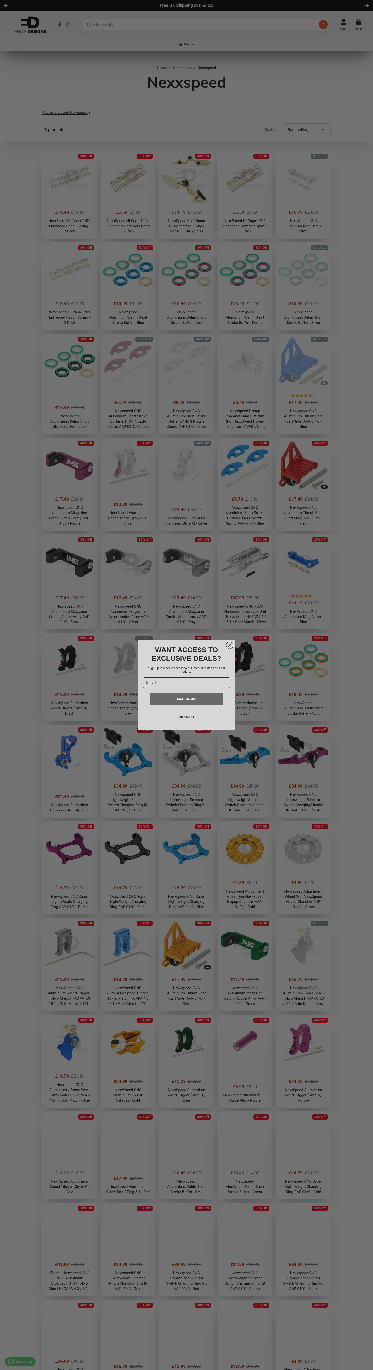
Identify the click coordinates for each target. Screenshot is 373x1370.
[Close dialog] (229, 645)
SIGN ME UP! (186, 698)
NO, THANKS (186, 717)
